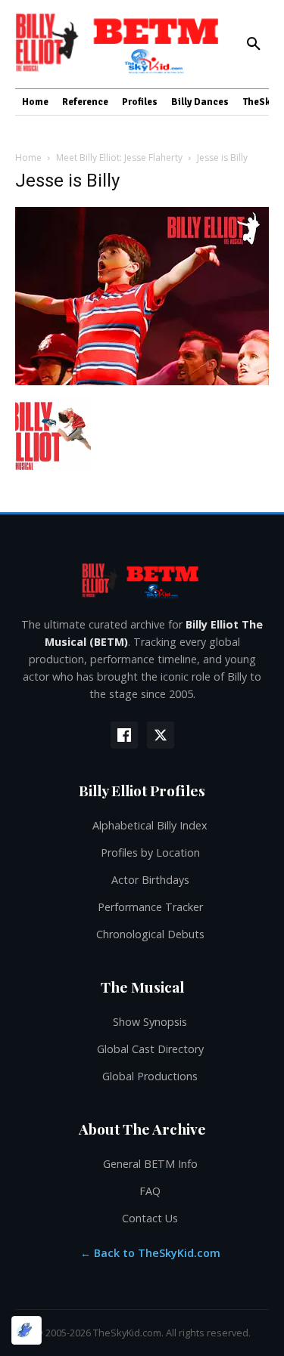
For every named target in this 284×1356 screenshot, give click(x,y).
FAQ (150, 1191)
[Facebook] (124, 735)
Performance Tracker (150, 907)
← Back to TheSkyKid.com (150, 1253)
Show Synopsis (150, 1022)
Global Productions (150, 1076)
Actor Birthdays (150, 880)
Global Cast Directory (150, 1049)
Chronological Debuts (150, 934)
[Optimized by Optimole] (26, 1330)
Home (28, 157)
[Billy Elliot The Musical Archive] (142, 580)
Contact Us (150, 1218)
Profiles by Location (150, 852)
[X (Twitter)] (160, 735)
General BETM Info (150, 1164)
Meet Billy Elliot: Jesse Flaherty (119, 157)
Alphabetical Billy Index (150, 825)
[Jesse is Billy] (142, 381)
